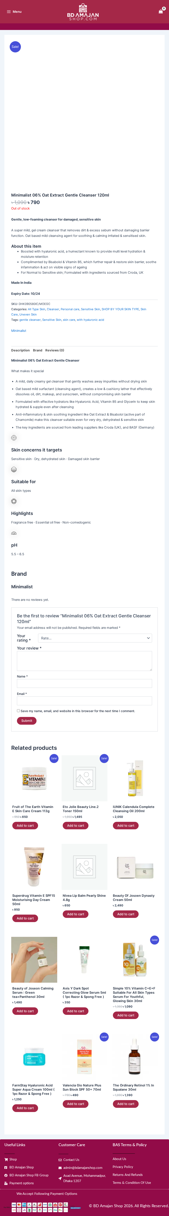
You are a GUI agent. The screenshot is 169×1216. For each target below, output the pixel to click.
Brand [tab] (37, 350)
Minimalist (18, 331)
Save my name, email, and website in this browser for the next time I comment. (78, 711)
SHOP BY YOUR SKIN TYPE (120, 309)
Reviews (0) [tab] (54, 350)
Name (22, 676)
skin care (69, 319)
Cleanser (53, 309)
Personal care (70, 309)
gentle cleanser (30, 319)
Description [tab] (20, 350)
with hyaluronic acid (90, 319)
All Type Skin (36, 309)
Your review (29, 648)
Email (22, 694)
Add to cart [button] (25, 826)
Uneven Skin (28, 314)
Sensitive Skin (90, 309)
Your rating (24, 638)
